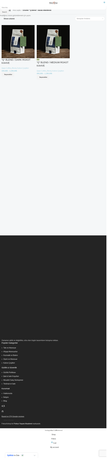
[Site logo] (53, 3)
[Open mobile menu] (2, 3)
